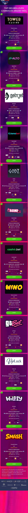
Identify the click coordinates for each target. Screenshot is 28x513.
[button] (14, 48)
